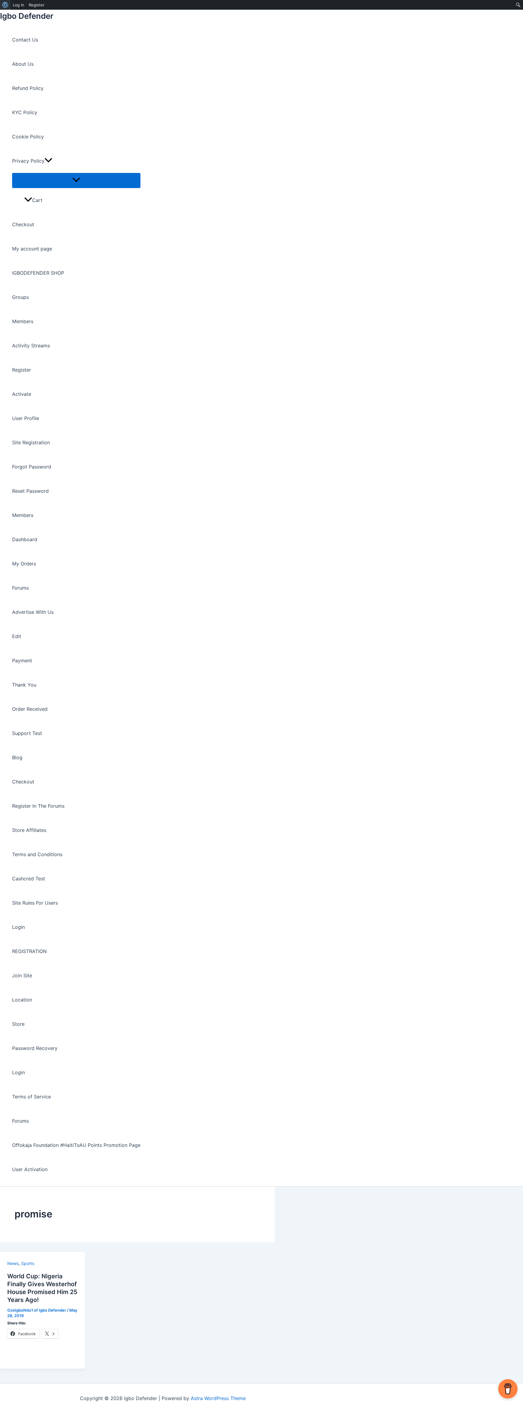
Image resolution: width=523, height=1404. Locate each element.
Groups (20, 297)
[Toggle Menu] (76, 180)
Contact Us (25, 40)
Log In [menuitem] (18, 4)
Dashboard (24, 539)
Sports (27, 1263)
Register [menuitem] (36, 4)
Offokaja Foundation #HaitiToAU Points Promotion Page (76, 1145)
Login (18, 927)
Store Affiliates (29, 830)
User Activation (30, 1169)
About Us (23, 64)
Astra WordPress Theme (218, 1398)
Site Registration (31, 442)
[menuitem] (5, 5)
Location (22, 1000)
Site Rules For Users (35, 903)
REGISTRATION (29, 951)
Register (21, 370)
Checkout (23, 224)
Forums (20, 588)
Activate (21, 394)
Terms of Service (31, 1097)
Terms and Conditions (37, 854)
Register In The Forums (38, 806)
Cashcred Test (28, 879)
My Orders (24, 564)
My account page (32, 249)
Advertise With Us (33, 612)
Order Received (30, 709)
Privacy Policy (28, 161)
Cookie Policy (28, 137)
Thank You (24, 685)
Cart (37, 200)
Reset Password (30, 491)
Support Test (27, 733)
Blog (17, 757)
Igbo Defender (26, 16)
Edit (16, 636)
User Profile (25, 418)
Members (22, 321)
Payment (22, 660)
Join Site (22, 975)
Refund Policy (28, 88)
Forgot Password (31, 467)
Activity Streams (31, 346)
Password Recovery (35, 1048)
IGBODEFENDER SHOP (38, 273)
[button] (48, 161)
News (12, 1263)
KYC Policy (24, 112)
